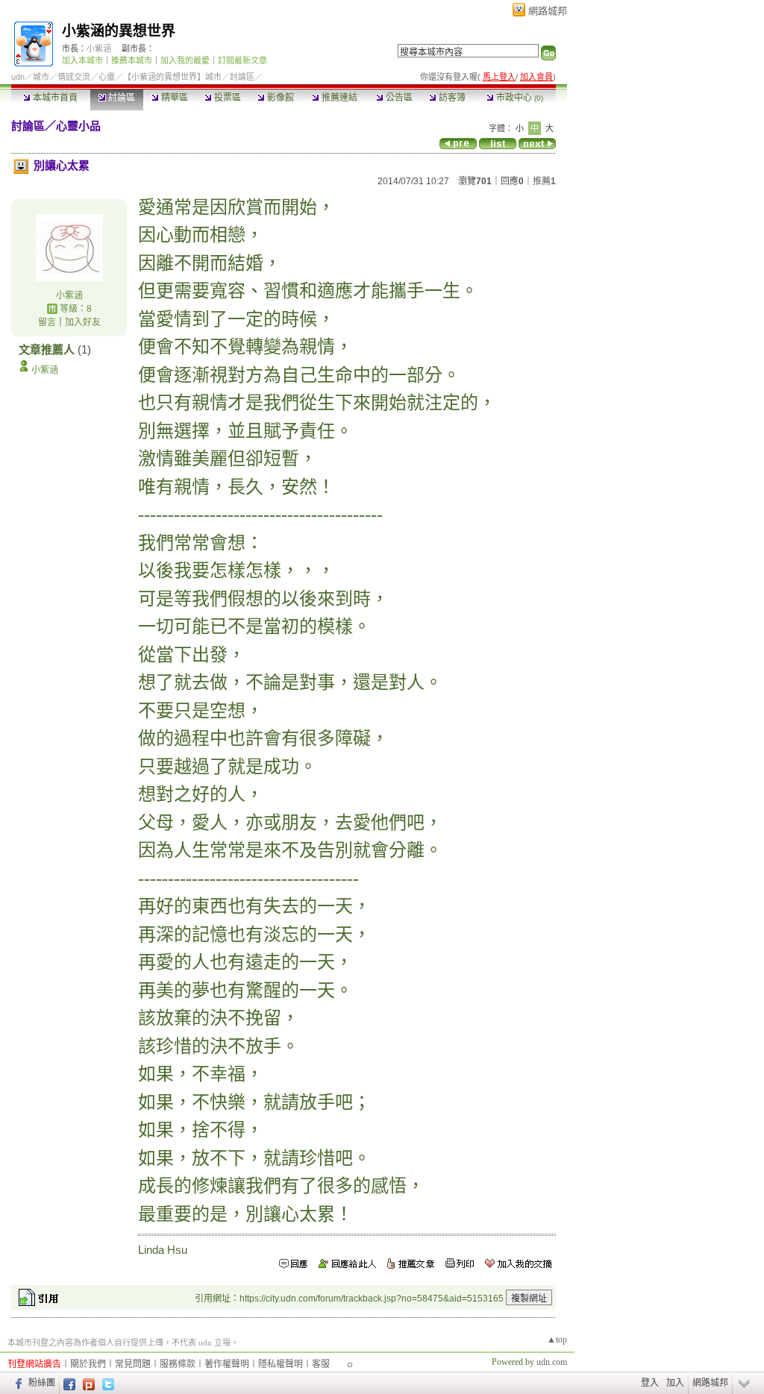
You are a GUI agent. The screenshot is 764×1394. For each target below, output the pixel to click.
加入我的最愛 (185, 60)
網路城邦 (547, 10)
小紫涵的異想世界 (118, 31)
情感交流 (73, 76)
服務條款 (177, 1364)
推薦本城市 (131, 60)
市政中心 (518, 97)
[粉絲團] (17, 1383)
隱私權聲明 (280, 1364)
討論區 (120, 97)
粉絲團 (41, 1383)
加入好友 (83, 322)
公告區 (398, 97)
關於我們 (88, 1364)
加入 (675, 1383)
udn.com (551, 1362)
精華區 (173, 97)
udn (18, 76)
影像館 (279, 97)
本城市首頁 (54, 97)
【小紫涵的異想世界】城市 (172, 76)
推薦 (544, 181)
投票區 (226, 97)
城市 (41, 76)
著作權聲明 (226, 1364)
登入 (650, 1383)
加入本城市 (82, 60)
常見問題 (133, 1364)
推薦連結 (338, 97)
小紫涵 (99, 48)
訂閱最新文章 (242, 60)
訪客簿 (451, 97)
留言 (47, 322)
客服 (321, 1364)
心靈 (106, 76)
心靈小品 (78, 125)
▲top (557, 1339)
